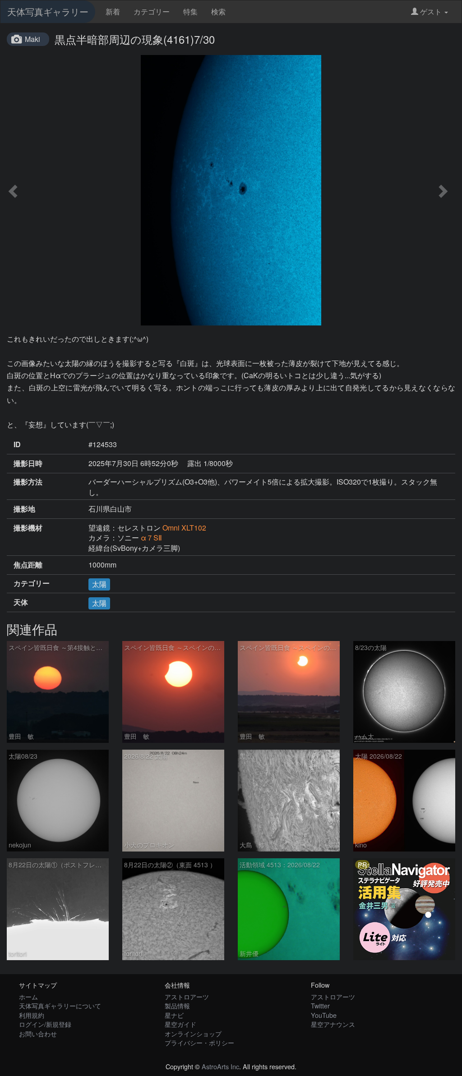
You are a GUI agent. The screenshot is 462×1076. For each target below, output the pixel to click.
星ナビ (174, 1015)
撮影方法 (28, 482)
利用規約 (31, 1015)
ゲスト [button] (431, 11)
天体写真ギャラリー (47, 11)
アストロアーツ (187, 996)
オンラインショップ (193, 1033)
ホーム (28, 996)
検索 (218, 11)
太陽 (99, 584)
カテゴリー (152, 11)
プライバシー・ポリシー (199, 1042)
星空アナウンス (333, 1024)
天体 (21, 602)
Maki (32, 39)
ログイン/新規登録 (45, 1024)
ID (17, 444)
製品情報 (177, 1005)
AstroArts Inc (220, 1066)
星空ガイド (180, 1024)
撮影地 (24, 509)
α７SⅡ (151, 537)
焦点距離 (28, 565)
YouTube (324, 1015)
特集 (190, 11)
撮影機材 (28, 528)
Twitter (320, 1005)
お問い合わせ (38, 1033)
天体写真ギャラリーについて (60, 1005)
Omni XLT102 (184, 527)
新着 (113, 11)
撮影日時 (28, 463)
